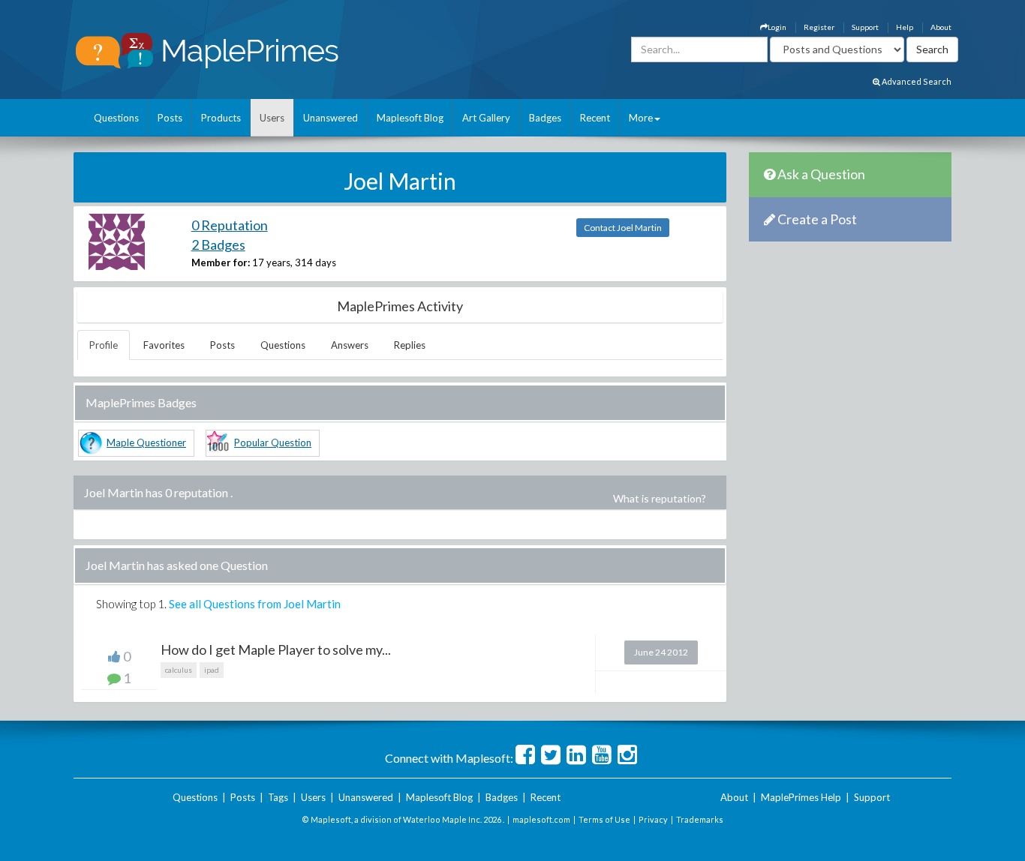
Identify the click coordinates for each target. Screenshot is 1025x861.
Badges (545, 118)
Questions (116, 118)
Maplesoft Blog (410, 118)
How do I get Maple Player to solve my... (276, 649)
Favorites (164, 345)
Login (777, 27)
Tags (278, 797)
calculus (178, 669)
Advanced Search (915, 81)
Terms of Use (604, 819)
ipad (211, 669)
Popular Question (272, 442)
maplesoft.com (541, 819)
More (641, 118)
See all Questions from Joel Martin (255, 603)
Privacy (653, 819)
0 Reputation (229, 225)
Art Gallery (486, 118)
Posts (170, 118)
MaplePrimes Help (801, 797)
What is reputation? (659, 498)
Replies (409, 345)
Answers (349, 345)
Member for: (220, 262)
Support (865, 27)
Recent (595, 118)
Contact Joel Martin (623, 227)
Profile (103, 345)
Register (819, 27)
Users (272, 118)
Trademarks (699, 819)
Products (221, 118)
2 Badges (218, 244)
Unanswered (330, 118)
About (940, 27)
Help (904, 27)
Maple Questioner (146, 442)
